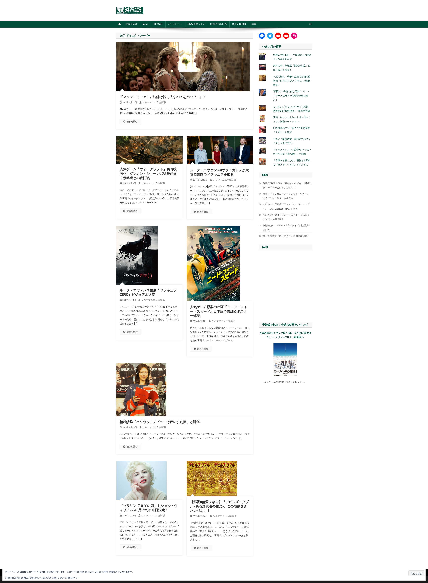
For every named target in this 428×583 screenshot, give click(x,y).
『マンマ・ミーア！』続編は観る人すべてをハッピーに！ (163, 97)
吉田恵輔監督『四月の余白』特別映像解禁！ (286, 236)
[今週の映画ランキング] (285, 359)
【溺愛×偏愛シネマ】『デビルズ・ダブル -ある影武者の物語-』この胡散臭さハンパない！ (219, 506)
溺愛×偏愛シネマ (196, 24)
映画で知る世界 (218, 24)
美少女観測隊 (239, 24)
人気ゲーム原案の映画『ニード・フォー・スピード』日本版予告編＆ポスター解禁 (218, 311)
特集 (253, 24)
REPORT (158, 24)
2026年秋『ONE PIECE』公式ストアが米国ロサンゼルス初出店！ (286, 217)
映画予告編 (131, 24)
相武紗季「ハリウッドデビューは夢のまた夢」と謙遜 (160, 422)
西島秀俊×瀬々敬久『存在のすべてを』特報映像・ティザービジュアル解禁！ (287, 185)
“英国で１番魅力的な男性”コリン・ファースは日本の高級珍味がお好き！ (291, 95)
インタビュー (175, 24)
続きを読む (132, 121)
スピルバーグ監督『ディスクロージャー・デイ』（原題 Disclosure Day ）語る (286, 206)
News (145, 24)
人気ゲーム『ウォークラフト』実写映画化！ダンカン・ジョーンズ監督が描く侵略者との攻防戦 (148, 173)
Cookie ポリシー (72, 578)
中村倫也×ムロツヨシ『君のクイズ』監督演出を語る (287, 227)
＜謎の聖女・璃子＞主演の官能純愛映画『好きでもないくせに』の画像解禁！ (291, 80)
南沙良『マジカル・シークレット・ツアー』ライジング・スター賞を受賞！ (286, 195)
